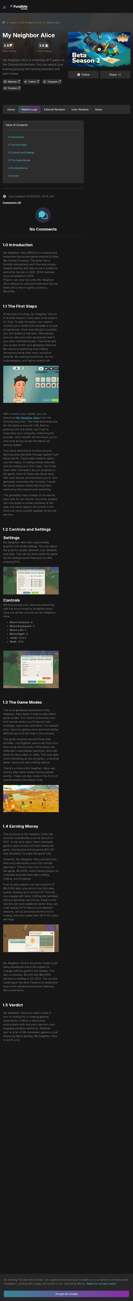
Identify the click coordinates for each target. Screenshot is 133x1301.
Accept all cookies (66, 1294)
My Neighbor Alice (28, 417)
